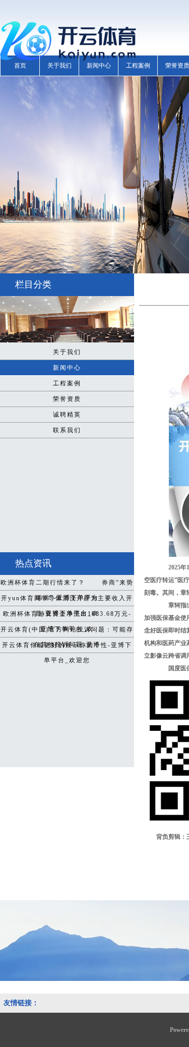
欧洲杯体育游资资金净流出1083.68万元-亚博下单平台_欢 (67, 615)
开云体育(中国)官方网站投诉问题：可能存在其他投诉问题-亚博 (67, 631)
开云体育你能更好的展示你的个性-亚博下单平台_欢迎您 (67, 647)
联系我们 (67, 430)
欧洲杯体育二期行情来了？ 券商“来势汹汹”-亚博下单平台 (67, 584)
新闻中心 (99, 65)
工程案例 (138, 65)
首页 (20, 65)
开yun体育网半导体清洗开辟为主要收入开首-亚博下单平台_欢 (67, 600)
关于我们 (59, 65)
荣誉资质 (67, 398)
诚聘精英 (67, 414)
